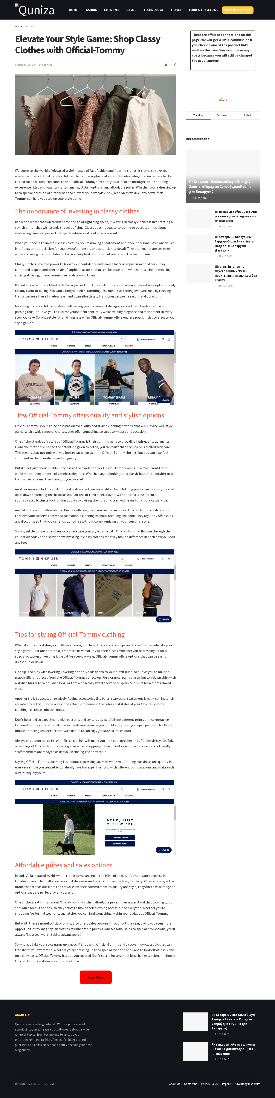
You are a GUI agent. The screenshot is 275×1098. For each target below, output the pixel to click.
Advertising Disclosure (247, 1084)
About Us (174, 1084)
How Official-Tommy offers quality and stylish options (89, 415)
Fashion (90, 10)
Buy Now (95, 977)
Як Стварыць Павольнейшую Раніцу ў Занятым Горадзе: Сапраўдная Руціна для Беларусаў (220, 186)
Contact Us (190, 1084)
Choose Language (238, 10)
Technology (153, 10)
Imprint (226, 1084)
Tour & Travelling (203, 10)
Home (73, 10)
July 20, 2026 (199, 198)
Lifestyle (111, 10)
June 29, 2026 (225, 285)
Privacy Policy (209, 1084)
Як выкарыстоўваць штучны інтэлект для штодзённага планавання (236, 216)
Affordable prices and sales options (64, 865)
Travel (176, 10)
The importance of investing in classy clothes (77, 211)
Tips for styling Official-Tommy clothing (70, 634)
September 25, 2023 (26, 65)
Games (131, 10)
